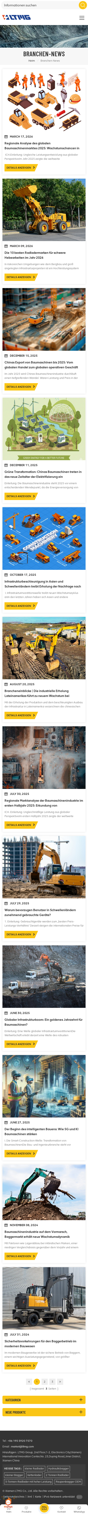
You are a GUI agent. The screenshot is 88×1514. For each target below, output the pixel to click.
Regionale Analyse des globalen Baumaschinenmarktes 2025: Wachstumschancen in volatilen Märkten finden (42, 146)
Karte (38, 1496)
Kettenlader (34, 1475)
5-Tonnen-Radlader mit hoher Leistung (28, 1481)
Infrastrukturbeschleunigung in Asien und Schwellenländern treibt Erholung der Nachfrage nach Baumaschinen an (43, 584)
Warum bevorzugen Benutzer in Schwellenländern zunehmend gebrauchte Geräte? (40, 912)
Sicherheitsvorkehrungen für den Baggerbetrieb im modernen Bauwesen (40, 1343)
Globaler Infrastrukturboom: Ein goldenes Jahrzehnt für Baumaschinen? (43, 1022)
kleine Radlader (34, 1468)
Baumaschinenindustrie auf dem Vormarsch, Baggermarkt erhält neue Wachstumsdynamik (37, 1234)
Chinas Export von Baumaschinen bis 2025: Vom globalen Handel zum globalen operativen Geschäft (41, 365)
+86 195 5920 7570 (20, 1440)
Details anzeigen (19, 167)
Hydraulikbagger (58, 1468)
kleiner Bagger (14, 1475)
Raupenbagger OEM (68, 1481)
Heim (31, 60)
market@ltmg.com (22, 1446)
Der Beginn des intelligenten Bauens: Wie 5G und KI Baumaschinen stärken (41, 1131)
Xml (29, 1496)
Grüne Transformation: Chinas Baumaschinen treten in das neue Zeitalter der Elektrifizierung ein (43, 474)
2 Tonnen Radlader (57, 1475)
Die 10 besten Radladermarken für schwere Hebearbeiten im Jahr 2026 (35, 255)
